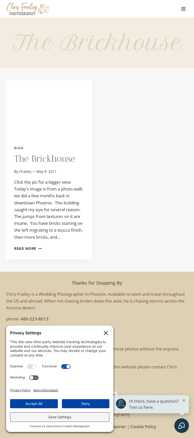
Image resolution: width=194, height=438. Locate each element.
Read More (28, 248)
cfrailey (25, 171)
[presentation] (49, 109)
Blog (18, 148)
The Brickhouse (44, 158)
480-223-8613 (34, 319)
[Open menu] (183, 9)
